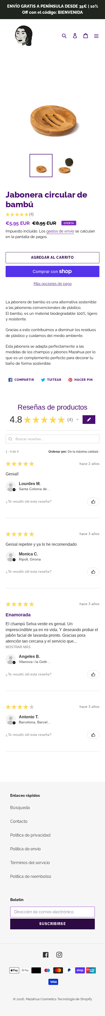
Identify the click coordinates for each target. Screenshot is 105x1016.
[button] (77, 419)
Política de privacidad (30, 835)
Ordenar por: (57, 451)
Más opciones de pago (53, 284)
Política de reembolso (30, 876)
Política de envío (25, 848)
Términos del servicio (30, 862)
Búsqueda (20, 807)
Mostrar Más (18, 647)
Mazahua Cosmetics (41, 999)
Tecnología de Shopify (74, 999)
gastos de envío (60, 231)
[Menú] (96, 35)
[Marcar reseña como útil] (93, 502)
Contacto (19, 821)
